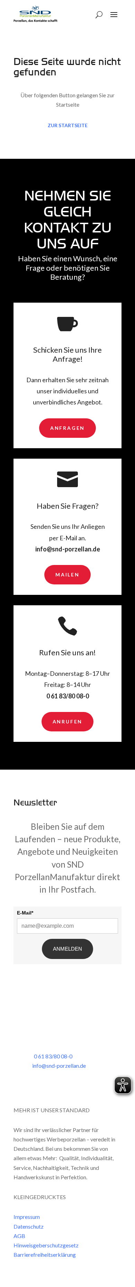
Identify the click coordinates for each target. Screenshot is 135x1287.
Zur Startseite (68, 125)
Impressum (27, 1216)
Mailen (67, 574)
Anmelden (67, 949)
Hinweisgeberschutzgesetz (46, 1245)
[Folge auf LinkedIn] (19, 1086)
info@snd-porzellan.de (67, 549)
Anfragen (67, 428)
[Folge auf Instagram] (32, 1086)
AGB (19, 1235)
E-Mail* (25, 913)
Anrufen (68, 721)
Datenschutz (29, 1226)
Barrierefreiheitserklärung (45, 1254)
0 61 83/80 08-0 (67, 696)
